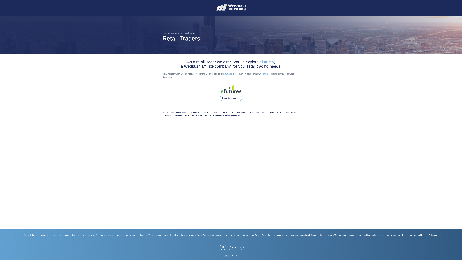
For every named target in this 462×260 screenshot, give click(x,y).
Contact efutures (229, 98)
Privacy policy (235, 247)
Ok (223, 247)
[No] (459, 245)
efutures (267, 62)
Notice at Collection (231, 256)
